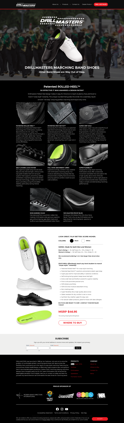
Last (39, 350)
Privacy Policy (46, 419)
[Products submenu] (70, 4)
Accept (100, 419)
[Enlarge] (50, 237)
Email (54, 345)
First (27, 350)
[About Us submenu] (60, 4)
